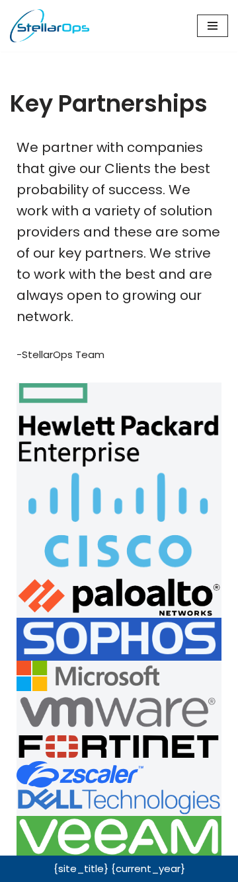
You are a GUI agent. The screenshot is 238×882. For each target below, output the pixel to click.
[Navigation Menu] (212, 26)
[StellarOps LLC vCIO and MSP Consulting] (49, 25)
